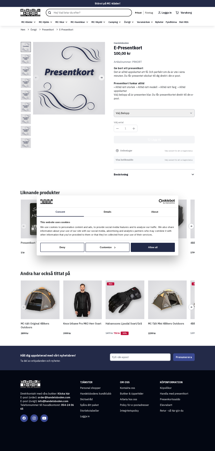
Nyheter (159, 22)
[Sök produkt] (89, 12)
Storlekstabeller (89, 410)
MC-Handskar (78, 22)
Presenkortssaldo (170, 399)
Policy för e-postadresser (134, 405)
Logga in (85, 416)
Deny (62, 247)
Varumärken (143, 22)
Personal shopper (90, 387)
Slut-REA (183, 22)
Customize (106, 247)
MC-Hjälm (44, 22)
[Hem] (30, 12)
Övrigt (127, 22)
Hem (23, 29)
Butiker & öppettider (131, 393)
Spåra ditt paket (89, 405)
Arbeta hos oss (128, 399)
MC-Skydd (96, 22)
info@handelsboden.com (53, 401)
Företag (149, 12)
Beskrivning (121, 174)
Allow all (153, 247)
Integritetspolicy (129, 410)
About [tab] (154, 211)
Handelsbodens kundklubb (95, 393)
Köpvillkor (166, 387)
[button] (36, 77)
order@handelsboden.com (54, 397)
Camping (113, 22)
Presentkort (48, 29)
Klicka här (64, 393)
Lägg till (156, 139)
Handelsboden (121, 43)
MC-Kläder (27, 22)
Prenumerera (184, 357)
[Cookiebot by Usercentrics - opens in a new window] (161, 201)
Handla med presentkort (174, 393)
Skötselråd (86, 399)
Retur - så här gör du (171, 410)
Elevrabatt (166, 405)
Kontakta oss (127, 387)
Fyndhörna (171, 22)
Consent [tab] (60, 211)
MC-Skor (59, 22)
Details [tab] (107, 211)
